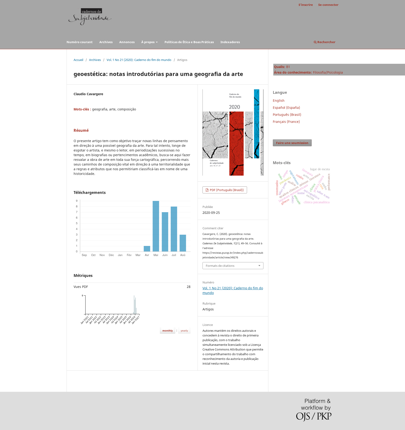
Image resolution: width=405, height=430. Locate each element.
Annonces (127, 42)
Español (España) (286, 107)
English (279, 100)
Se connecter (328, 5)
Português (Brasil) (287, 114)
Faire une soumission (292, 143)
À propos (148, 42)
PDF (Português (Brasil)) (226, 190)
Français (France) (286, 121)
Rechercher (326, 42)
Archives (105, 42)
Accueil (78, 60)
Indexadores (230, 42)
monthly (167, 330)
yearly (184, 330)
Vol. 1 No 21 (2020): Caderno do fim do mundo (139, 60)
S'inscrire (306, 5)
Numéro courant (80, 42)
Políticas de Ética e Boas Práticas (189, 42)
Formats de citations (220, 266)
